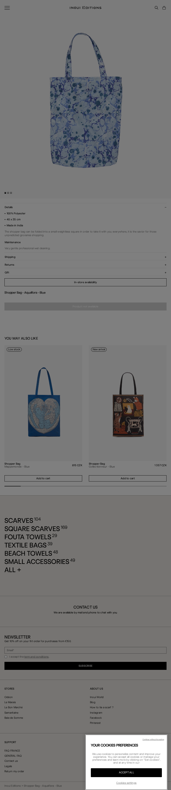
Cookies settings (126, 782)
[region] (126, 762)
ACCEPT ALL (126, 772)
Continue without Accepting (153, 739)
